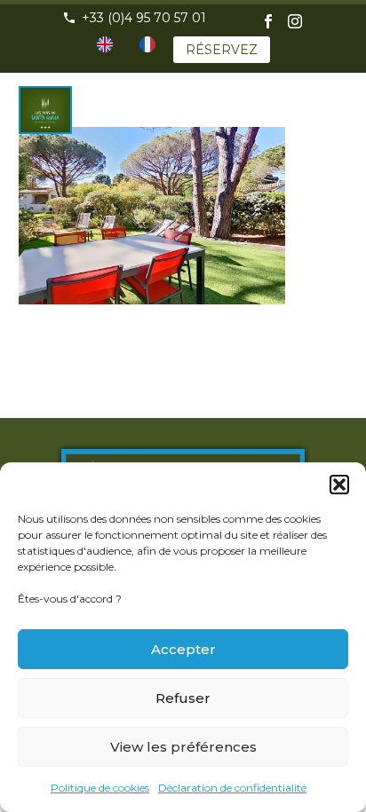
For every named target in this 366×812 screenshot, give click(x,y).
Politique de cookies (100, 787)
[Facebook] (268, 21)
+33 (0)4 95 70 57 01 (144, 18)
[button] (339, 484)
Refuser (183, 698)
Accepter (183, 649)
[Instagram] (295, 21)
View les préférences (183, 746)
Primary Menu (331, 95)
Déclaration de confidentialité (232, 787)
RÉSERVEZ (222, 50)
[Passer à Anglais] (105, 44)
